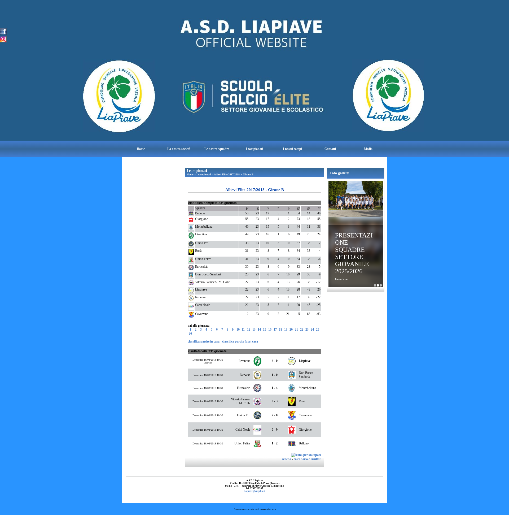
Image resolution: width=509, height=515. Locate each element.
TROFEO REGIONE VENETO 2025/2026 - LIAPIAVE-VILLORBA (381, 285)
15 (264, 329)
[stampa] (306, 455)
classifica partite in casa (204, 341)
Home (141, 149)
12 (248, 329)
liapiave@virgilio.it (254, 491)
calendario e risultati (307, 459)
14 (259, 329)
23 (307, 329)
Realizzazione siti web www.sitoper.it (255, 509)
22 (301, 329)
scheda (286, 459)
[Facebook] (3, 31)
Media (368, 149)
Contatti (330, 149)
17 (275, 329)
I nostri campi (292, 149)
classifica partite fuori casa (240, 341)
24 (312, 329)
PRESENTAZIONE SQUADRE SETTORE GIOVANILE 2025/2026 (354, 253)
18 (280, 329)
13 (254, 329)
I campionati (254, 149)
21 (296, 329)
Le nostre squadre (216, 149)
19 (285, 329)
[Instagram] (3, 39)
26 (190, 333)
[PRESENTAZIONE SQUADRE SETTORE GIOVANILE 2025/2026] (355, 200)
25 (317, 329)
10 (238, 329)
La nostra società (178, 149)
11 (243, 329)
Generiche (341, 279)
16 (269, 329)
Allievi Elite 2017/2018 (227, 174)
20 (291, 329)
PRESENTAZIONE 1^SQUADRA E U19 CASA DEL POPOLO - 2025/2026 (375, 285)
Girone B (248, 174)
